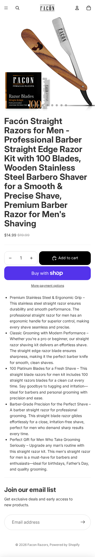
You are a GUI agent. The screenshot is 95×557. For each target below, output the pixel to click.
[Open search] (17, 8)
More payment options (47, 285)
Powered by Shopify (65, 545)
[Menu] (6, 8)
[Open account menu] (77, 8)
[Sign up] (82, 522)
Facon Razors (37, 545)
